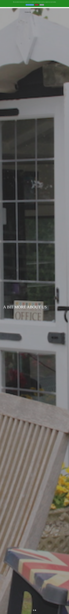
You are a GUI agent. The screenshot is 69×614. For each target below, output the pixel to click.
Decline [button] (36, 4)
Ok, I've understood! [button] (29, 4)
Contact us (28, 12)
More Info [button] (42, 4)
